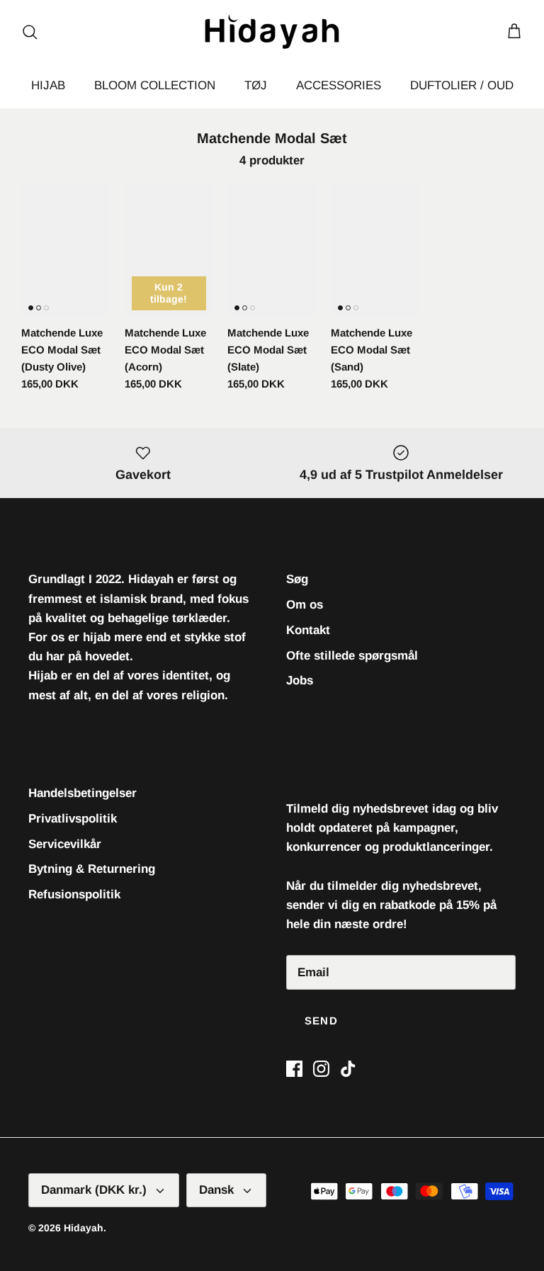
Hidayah (83, 1227)
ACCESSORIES (338, 85)
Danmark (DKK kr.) (94, 1190)
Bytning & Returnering (91, 869)
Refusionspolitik (74, 894)
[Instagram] (321, 1069)
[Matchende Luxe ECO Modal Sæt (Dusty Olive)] (65, 250)
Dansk (216, 1190)
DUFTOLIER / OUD (462, 85)
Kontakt (308, 630)
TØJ (255, 85)
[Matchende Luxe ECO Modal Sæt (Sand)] (375, 250)
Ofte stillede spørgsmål (352, 655)
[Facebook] (294, 1069)
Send (321, 1021)
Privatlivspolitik (72, 818)
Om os (304, 604)
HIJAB (48, 85)
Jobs (299, 680)
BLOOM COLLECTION (154, 85)
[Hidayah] (272, 31)
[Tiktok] (348, 1069)
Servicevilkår (64, 844)
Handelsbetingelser (82, 793)
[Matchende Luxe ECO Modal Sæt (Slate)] (272, 250)
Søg (297, 579)
